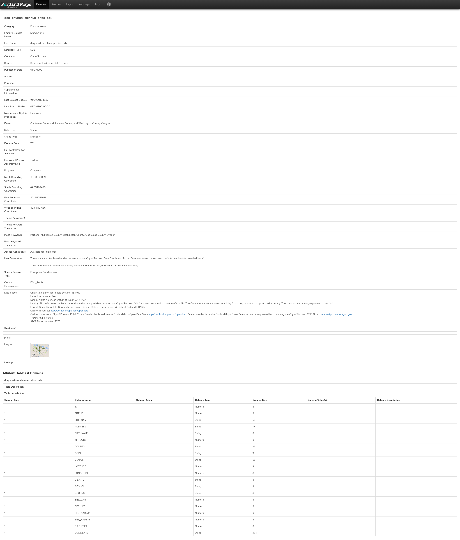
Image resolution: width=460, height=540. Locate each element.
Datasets (41, 4)
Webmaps (84, 4)
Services (56, 4)
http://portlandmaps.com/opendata (69, 310)
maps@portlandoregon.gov (337, 314)
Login (98, 4)
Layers (70, 4)
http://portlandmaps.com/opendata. (167, 314)
